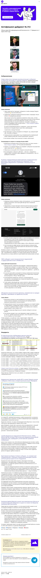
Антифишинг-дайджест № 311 (6, 534)
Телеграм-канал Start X (8, 556)
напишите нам (19, 548)
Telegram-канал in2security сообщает (10, 368)
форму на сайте (11, 548)
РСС (11, 572)
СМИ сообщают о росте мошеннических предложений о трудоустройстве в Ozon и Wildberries (16, 259)
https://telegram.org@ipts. (33, 123)
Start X (10, 540)
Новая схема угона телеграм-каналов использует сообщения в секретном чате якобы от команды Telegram (18, 79)
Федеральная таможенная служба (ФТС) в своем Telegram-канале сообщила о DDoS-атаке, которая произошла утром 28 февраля (19, 380)
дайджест (7, 529)
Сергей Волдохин (15, 70)
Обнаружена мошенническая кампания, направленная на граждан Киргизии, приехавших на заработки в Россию (20, 293)
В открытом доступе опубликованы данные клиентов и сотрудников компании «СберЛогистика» (16, 336)
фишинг (10, 529)
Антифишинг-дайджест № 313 (26, 534)
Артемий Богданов (15, 59)
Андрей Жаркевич (15, 46)
